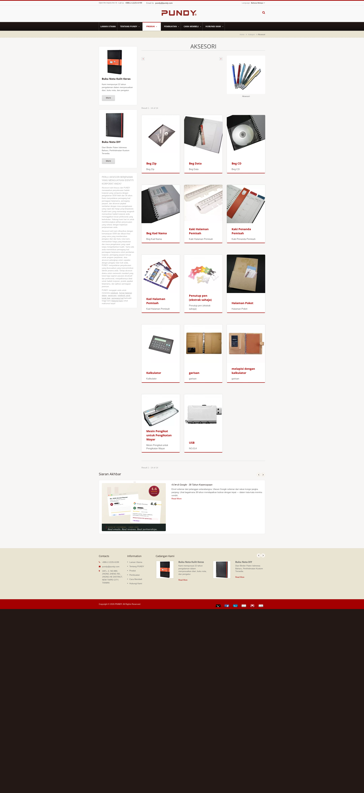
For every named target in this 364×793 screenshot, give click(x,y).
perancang (112, 295)
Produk (150, 26)
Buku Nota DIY (243, 562)
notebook (114, 293)
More (108, 97)
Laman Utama (108, 26)
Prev (259, 475)
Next (263, 475)
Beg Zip (151, 163)
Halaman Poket (242, 303)
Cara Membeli (191, 26)
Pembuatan (170, 26)
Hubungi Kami (213, 26)
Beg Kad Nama (156, 233)
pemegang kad (117, 298)
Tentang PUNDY (129, 26)
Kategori (251, 34)
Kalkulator (153, 373)
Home (242, 34)
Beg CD (236, 163)
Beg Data (195, 163)
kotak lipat (106, 298)
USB (192, 443)
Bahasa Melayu (257, 3)
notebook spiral (124, 295)
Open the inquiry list (106, 3)
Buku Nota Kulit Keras (191, 562)
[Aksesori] (246, 75)
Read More (176, 499)
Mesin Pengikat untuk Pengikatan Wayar (159, 435)
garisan (194, 373)
